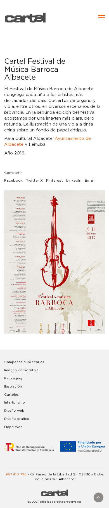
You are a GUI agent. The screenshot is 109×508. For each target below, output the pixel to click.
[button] (101, 18)
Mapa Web (13, 427)
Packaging (13, 378)
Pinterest (54, 181)
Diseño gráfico (16, 418)
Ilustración (13, 386)
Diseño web (14, 410)
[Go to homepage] (25, 17)
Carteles (11, 394)
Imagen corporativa (21, 370)
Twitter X (34, 181)
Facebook (13, 181)
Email (89, 181)
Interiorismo (14, 402)
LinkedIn (73, 181)
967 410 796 (16, 474)
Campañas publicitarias (24, 362)
